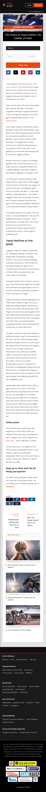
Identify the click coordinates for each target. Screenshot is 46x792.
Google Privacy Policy (10, 732)
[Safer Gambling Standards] (35, 781)
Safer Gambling (32, 719)
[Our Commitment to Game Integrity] (23, 616)
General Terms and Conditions (13, 719)
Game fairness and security (12, 670)
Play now (23, 65)
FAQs (12, 659)
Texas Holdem (34, 686)
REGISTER (38, 5)
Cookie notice (19, 673)
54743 (39, 756)
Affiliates (29, 673)
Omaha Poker (20, 689)
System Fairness (8, 722)
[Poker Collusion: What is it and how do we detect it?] (23, 551)
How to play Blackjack (10, 692)
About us (5, 659)
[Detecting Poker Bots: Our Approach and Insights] (23, 584)
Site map (33, 659)
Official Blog (6, 702)
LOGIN (29, 5)
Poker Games (22, 686)
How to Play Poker (8, 686)
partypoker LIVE (18, 702)
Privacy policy (7, 673)
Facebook (29, 702)
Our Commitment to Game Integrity (19, 630)
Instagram (14, 705)
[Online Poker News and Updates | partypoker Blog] (9, 4)
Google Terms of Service (28, 732)
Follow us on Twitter (17, 483)
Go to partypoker (35, 12)
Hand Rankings (7, 689)
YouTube (5, 705)
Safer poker (28, 670)
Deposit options (22, 659)
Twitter (37, 702)
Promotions (24, 692)
